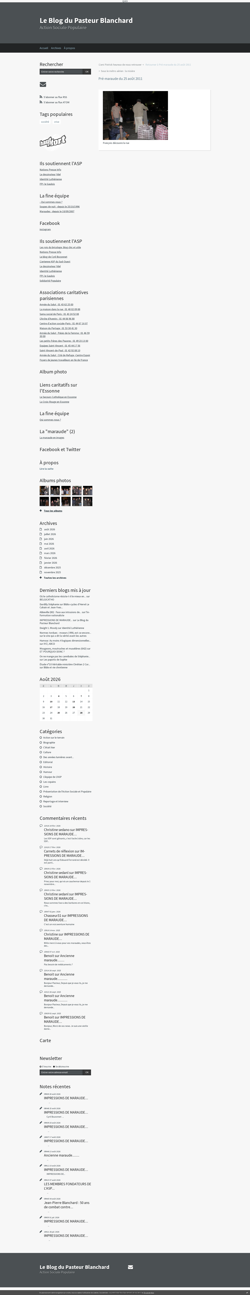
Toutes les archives (55, 577)
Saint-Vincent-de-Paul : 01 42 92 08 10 (60, 350)
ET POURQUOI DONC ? (52, 651)
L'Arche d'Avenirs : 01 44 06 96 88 (57, 318)
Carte (45, 1040)
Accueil (44, 48)
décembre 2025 (52, 567)
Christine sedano (56, 829)
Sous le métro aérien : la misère (118, 71)
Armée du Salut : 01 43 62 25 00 (56, 304)
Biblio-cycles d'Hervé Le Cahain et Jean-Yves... (64, 606)
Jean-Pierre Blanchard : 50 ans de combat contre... (66, 1204)
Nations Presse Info (50, 169)
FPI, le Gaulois (47, 184)
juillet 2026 (50, 534)
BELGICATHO (47, 599)
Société (47, 806)
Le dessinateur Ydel (50, 174)
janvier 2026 (50, 562)
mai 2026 (49, 543)
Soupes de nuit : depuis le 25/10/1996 (60, 206)
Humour (47, 772)
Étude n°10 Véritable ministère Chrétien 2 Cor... (65, 664)
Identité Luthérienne (51, 179)
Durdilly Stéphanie (49, 604)
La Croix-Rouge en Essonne (54, 401)
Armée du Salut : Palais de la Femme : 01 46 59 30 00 (65, 334)
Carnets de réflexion (59, 851)
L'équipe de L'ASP (52, 777)
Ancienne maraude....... (59, 957)
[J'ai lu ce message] (247, 1292)
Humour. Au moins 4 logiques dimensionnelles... (65, 640)
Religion (47, 796)
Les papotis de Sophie (55, 659)
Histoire (47, 767)
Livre (45, 786)
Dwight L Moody (48, 628)
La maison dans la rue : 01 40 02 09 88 (60, 309)
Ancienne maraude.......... (59, 976)
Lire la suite (46, 468)
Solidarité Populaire (50, 280)
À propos (69, 48)
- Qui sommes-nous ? (51, 202)
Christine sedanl (56, 872)
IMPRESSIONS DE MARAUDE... (56, 620)
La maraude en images (52, 437)
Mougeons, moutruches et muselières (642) (63, 648)
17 (51, 707)
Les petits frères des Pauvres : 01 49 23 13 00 (64, 340)
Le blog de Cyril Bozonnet (53, 256)
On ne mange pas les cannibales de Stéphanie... (65, 656)
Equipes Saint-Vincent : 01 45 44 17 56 (60, 345)
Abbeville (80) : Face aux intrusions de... (60, 612)
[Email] (43, 84)
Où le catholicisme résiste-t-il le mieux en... (63, 596)
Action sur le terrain (53, 737)
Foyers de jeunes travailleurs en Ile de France (64, 360)
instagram (45, 229)
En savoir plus (149, 1293)
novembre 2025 (52, 572)
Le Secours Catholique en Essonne (58, 397)
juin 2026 (49, 539)
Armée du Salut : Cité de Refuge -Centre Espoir (65, 355)
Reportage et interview (55, 801)
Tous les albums (53, 510)
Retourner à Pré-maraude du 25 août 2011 (168, 64)
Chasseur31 (52, 915)
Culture (47, 752)
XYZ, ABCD (49, 643)
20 (73, 707)
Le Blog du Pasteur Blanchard (86, 20)
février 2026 (50, 558)
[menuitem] (45, 48)
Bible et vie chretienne (55, 667)
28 (81, 712)
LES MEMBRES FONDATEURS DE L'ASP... (67, 1186)
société (45, 121)
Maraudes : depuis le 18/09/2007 (57, 211)
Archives (56, 48)
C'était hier (49, 747)
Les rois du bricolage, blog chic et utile (60, 247)
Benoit (49, 955)
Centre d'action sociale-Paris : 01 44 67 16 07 (64, 323)
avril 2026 (49, 548)
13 (73, 701)
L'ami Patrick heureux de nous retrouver (120, 64)
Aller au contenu (9, 4)
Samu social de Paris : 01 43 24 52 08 (59, 314)
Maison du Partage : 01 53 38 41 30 (58, 328)
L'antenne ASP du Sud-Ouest (55, 261)
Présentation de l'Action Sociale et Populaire (67, 791)
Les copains (49, 781)
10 (51, 701)
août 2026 (49, 529)
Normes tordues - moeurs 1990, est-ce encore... (65, 632)
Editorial (48, 762)
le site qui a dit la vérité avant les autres (65, 635)
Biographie (49, 742)
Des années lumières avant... (58, 757)
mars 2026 (49, 553)
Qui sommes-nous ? (50, 419)
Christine (51, 934)
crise (56, 121)
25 (58, 712)
